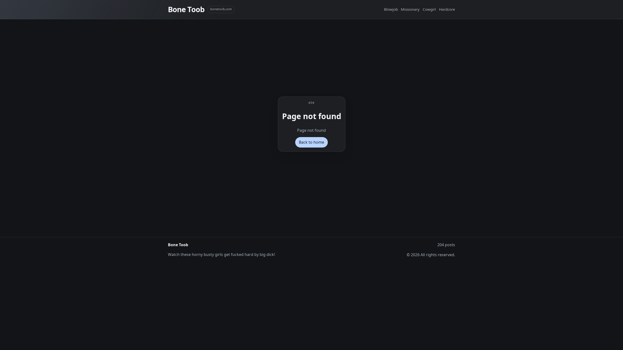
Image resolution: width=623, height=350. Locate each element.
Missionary (410, 9)
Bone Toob (186, 9)
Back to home (311, 142)
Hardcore (447, 9)
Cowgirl (429, 9)
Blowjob (391, 9)
